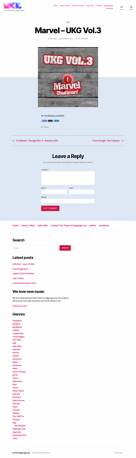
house (15, 378)
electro (15, 352)
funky (15, 368)
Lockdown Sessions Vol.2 (24, 283)
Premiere (16, 397)
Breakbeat (17, 327)
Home (55, 6)
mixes (15, 388)
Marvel (46, 127)
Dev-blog (16, 340)
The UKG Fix (18, 416)
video (15, 438)
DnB (14, 343)
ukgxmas (16, 432)
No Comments (83, 39)
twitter (92, 225)
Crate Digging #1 (20, 269)
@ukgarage (108, 6)
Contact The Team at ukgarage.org (68, 225)
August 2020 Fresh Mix (23, 273)
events (15, 356)
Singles (15, 413)
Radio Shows (18, 400)
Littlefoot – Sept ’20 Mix (23, 264)
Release (16, 403)
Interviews (17, 381)
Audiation (17, 321)
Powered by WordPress (41, 453)
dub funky (17, 346)
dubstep (16, 349)
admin (55, 39)
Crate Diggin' (18, 337)
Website (43, 197)
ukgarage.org (18, 429)
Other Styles (18, 391)
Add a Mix (90, 6)
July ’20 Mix (18, 278)
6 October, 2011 (67, 39)
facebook (109, 8)
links (14, 384)
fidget (15, 362)
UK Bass (16, 419)
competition (18, 333)
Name (43, 188)
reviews (16, 410)
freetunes (17, 365)
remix (15, 407)
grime (15, 375)
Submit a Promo (78, 6)
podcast (16, 394)
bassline (16, 324)
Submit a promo (19, 306)
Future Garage (19, 372)
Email (71, 188)
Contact (99, 6)
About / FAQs (65, 6)
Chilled (15, 330)
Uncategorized (19, 435)
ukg (68, 22)
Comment (45, 170)
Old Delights (20, 425)
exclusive (16, 359)
